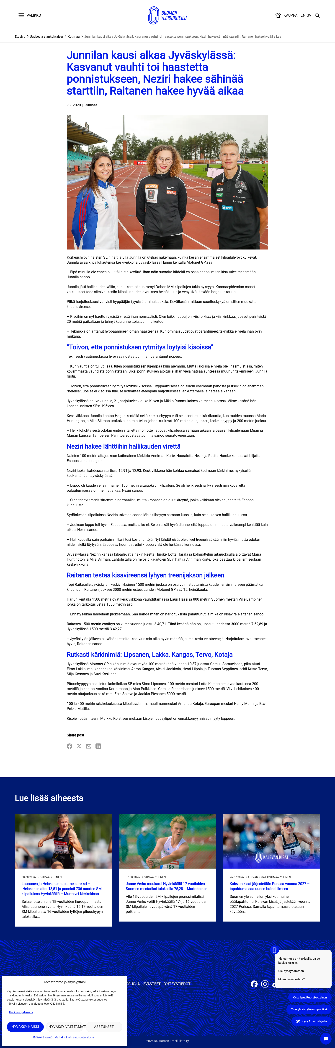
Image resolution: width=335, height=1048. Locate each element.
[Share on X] (79, 746)
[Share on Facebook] (69, 746)
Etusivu (20, 36)
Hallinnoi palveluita (21, 1012)
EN (303, 15)
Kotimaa (74, 36)
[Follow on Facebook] (254, 985)
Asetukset (104, 1027)
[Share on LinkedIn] (98, 746)
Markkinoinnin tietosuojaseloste (74, 1037)
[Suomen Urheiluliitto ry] (167, 15)
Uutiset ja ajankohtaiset (46, 36)
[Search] (317, 16)
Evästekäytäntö (42, 1037)
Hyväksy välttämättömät (66, 1027)
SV (309, 15)
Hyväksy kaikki (25, 1027)
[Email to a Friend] (88, 746)
